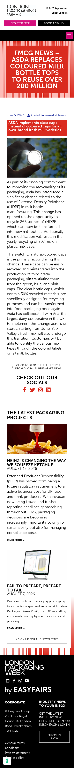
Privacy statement (17, 753)
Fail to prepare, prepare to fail (34, 587)
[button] (20, 23)
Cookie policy (14, 758)
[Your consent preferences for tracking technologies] (7, 761)
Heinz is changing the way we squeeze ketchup (36, 462)
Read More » (16, 540)
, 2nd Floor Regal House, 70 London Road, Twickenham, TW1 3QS (18, 721)
